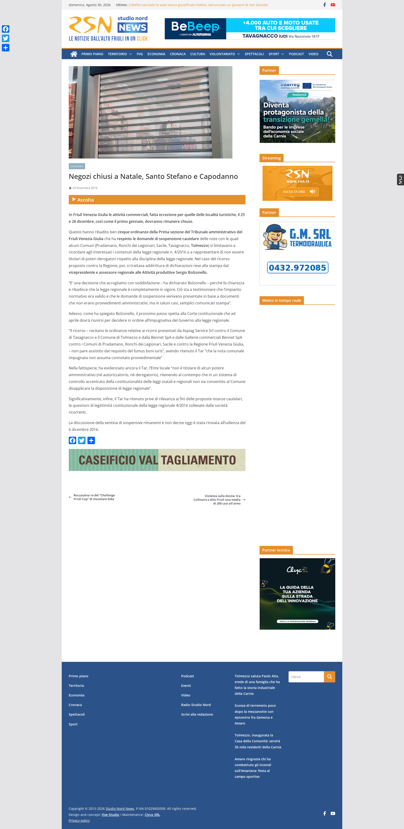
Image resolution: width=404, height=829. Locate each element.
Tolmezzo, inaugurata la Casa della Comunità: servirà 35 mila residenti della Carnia (258, 741)
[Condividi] (5, 47)
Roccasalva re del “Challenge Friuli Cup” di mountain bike (94, 497)
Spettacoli (254, 54)
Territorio (117, 54)
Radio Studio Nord (196, 705)
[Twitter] (5, 38)
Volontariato (222, 54)
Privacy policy (79, 820)
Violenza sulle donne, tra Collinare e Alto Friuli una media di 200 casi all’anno (217, 499)
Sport (274, 54)
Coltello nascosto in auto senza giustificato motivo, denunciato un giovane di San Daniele (198, 5)
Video (313, 54)
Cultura (197, 54)
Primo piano (92, 54)
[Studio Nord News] (74, 54)
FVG (140, 54)
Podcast (296, 54)
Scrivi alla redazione (197, 714)
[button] (129, 54)
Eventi (186, 685)
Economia (156, 54)
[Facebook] (5, 29)
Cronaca (178, 54)
